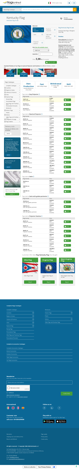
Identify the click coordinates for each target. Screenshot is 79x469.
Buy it (30, 282)
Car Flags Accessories (12, 360)
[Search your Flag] (75, 9)
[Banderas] (23, 407)
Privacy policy (44, 436)
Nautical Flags (10, 326)
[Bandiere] (8, 407)
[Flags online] (13, 407)
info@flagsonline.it (14, 457)
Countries (9, 313)
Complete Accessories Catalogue (16, 344)
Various (47, 319)
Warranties (9, 434)
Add (68, 100)
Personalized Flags (10, 101)
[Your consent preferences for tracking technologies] (76, 466)
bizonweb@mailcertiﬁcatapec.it (16, 459)
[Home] (11, 3)
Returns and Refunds (12, 439)
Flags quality (44, 434)
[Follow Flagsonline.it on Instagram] (44, 407)
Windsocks (8, 108)
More (8, 133)
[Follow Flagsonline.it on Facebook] (59, 407)
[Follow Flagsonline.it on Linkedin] (51, 407)
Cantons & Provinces (12, 319)
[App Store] (61, 421)
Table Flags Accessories (12, 357)
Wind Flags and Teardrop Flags (12, 104)
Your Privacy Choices (44, 467)
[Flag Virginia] (48, 267)
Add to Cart (51, 62)
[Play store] (48, 421)
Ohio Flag (28, 260)
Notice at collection (30, 467)
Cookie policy (44, 439)
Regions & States (11, 316)
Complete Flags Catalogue (14, 305)
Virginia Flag (47, 260)
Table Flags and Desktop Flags (12, 117)
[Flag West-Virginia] (67, 267)
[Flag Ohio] (30, 267)
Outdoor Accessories (12, 354)
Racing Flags (9, 99)
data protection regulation (13, 395)
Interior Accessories (11, 351)
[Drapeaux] (18, 407)
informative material (22, 397)
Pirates (7, 112)
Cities (8, 322)
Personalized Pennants (11, 106)
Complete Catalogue (11, 85)
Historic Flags (48, 313)
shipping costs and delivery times (15, 436)
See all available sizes (41, 47)
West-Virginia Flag (66, 260)
